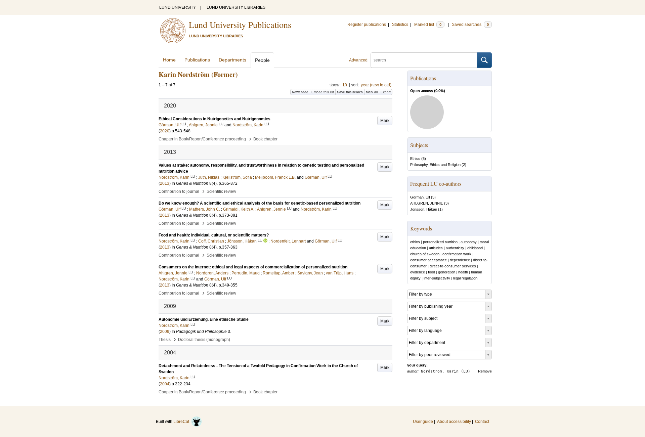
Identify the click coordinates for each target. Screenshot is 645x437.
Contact (482, 421)
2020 (164, 131)
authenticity (455, 248)
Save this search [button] (350, 92)
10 (344, 85)
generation (446, 272)
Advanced (358, 60)
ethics (415, 242)
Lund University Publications (240, 24)
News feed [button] (300, 92)
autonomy (469, 242)
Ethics (415, 159)
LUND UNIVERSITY (177, 7)
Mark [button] (384, 120)
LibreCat (182, 421)
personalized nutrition (440, 242)
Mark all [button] (372, 92)
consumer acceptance (428, 260)
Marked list (427, 24)
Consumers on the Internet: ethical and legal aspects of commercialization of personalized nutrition (253, 267)
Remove (485, 371)
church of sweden (424, 254)
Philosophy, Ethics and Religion (435, 165)
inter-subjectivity (437, 278)
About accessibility (454, 421)
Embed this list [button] (322, 92)
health (463, 272)
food (431, 272)
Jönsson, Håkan (423, 209)
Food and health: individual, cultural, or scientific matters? (214, 235)
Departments (232, 59)
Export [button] (386, 92)
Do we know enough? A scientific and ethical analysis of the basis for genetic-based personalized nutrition (259, 203)
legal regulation (465, 278)
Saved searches (470, 24)
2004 (164, 384)
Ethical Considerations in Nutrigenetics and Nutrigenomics (214, 119)
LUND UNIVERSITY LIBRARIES (236, 7)
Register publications (366, 24)
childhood (475, 248)
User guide (423, 421)
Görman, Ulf (420, 197)
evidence (417, 272)
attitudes (436, 248)
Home (169, 59)
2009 (164, 331)
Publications (197, 59)
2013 (164, 183)
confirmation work (456, 254)
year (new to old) (376, 85)
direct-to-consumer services (453, 266)
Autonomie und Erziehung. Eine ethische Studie (204, 319)
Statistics (400, 24)
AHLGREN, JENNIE (426, 203)
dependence (460, 260)
